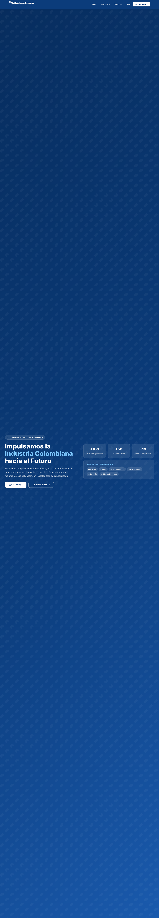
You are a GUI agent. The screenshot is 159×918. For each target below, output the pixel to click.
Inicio (94, 4)
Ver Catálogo (16, 485)
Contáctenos (141, 4)
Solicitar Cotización (41, 485)
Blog (129, 4)
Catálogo (105, 4)
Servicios (118, 4)
